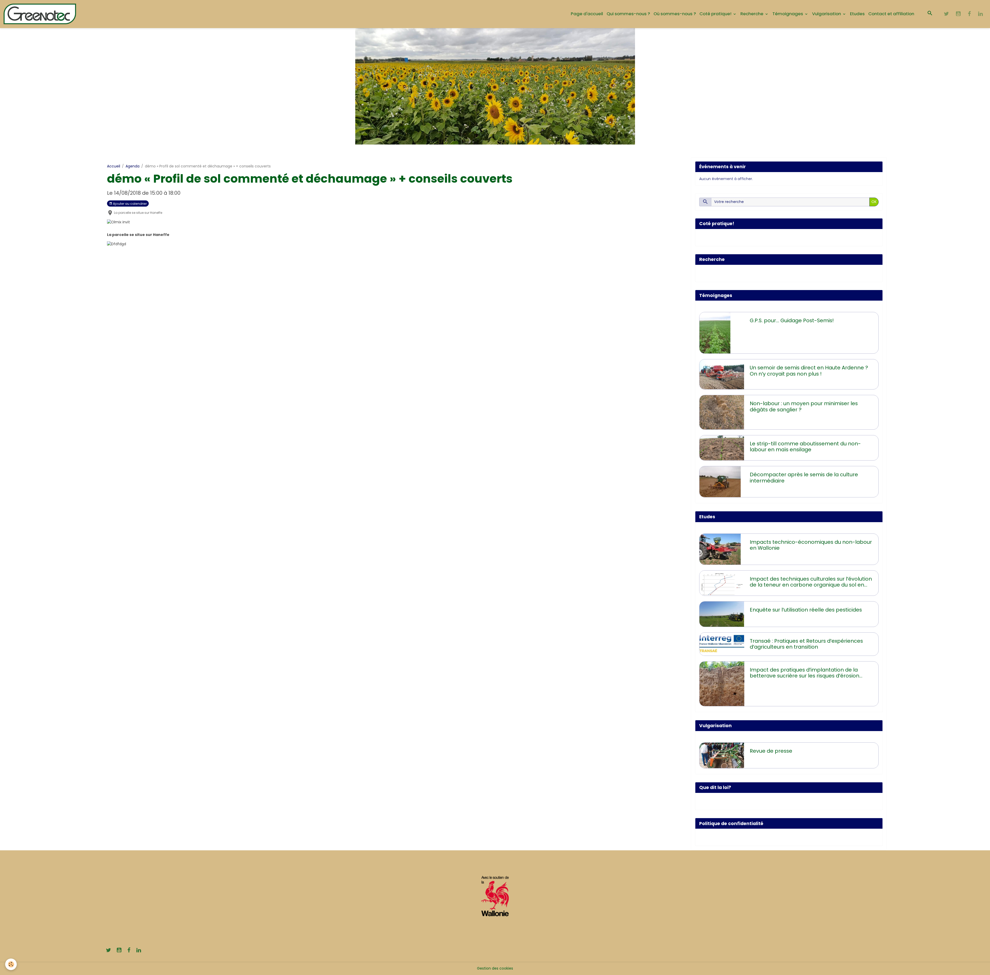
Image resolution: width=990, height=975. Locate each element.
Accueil (113, 166)
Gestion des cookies (495, 968)
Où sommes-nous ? (675, 14)
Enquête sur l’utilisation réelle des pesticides (806, 610)
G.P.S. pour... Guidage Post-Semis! (792, 321)
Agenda (132, 166)
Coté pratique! (715, 14)
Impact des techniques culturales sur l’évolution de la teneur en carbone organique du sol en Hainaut (811, 582)
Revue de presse (771, 751)
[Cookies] (11, 964)
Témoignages (788, 14)
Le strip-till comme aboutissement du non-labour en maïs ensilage (805, 447)
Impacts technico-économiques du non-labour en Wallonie (811, 545)
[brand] (41, 14)
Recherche (752, 14)
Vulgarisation (827, 14)
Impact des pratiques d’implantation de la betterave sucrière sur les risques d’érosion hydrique (804, 673)
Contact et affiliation (891, 14)
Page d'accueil (587, 14)
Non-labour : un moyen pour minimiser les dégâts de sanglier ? (804, 407)
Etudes (857, 14)
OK (874, 201)
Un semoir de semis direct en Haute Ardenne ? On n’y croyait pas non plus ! (809, 371)
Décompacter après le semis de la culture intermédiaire (804, 478)
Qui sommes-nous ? (628, 14)
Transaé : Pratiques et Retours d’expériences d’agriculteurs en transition (806, 644)
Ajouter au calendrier (129, 203)
